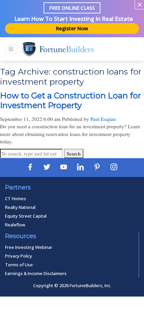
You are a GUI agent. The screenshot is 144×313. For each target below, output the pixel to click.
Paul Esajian (103, 119)
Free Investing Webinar (28, 247)
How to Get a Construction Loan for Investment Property (70, 100)
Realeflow (15, 225)
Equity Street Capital (26, 216)
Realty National (20, 207)
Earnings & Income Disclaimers (36, 273)
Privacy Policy (18, 256)
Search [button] (74, 153)
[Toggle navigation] (11, 49)
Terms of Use (19, 265)
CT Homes (15, 198)
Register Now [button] (72, 28)
